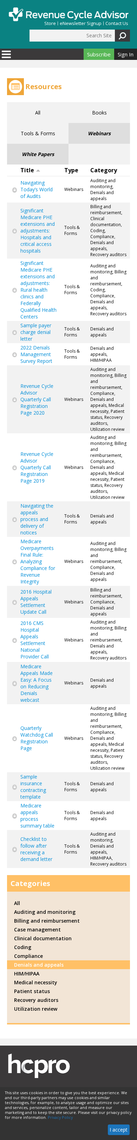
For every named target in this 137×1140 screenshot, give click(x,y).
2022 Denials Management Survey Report (36, 354)
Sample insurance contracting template (33, 786)
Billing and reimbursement (47, 920)
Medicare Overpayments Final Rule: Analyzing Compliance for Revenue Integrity (37, 561)
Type (71, 170)
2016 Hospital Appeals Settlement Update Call (36, 601)
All (37, 112)
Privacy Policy (60, 1117)
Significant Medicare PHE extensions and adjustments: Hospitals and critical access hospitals (37, 230)
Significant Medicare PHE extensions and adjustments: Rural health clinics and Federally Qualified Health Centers (38, 290)
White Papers (38, 154)
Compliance (28, 956)
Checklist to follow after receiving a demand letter (36, 849)
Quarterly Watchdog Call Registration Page (36, 738)
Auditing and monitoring (45, 912)
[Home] (68, 14)
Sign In (125, 54)
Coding (22, 947)
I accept (119, 1129)
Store (50, 23)
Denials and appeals (39, 964)
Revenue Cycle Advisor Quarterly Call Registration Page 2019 (36, 467)
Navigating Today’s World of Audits (36, 189)
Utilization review (35, 1008)
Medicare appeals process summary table (37, 815)
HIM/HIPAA (26, 973)
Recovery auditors (36, 1000)
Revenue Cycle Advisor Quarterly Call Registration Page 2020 (36, 399)
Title (27, 170)
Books (99, 112)
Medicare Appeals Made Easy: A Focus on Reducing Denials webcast (36, 683)
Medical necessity (35, 982)
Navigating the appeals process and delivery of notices (36, 519)
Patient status (32, 991)
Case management (37, 929)
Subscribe (99, 54)
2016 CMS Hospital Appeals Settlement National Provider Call (34, 640)
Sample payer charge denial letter (35, 332)
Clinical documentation (43, 938)
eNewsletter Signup (81, 23)
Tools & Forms (38, 133)
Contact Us (116, 23)
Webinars (99, 133)
